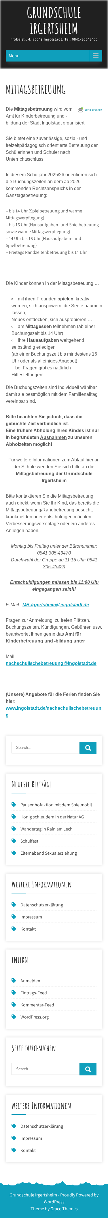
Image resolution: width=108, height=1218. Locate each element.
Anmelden (30, 981)
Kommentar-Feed (37, 1005)
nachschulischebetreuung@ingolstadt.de (51, 663)
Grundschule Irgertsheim (54, 20)
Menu (14, 56)
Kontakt (28, 929)
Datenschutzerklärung (41, 905)
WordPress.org (34, 1017)
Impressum (31, 917)
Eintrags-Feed (33, 993)
